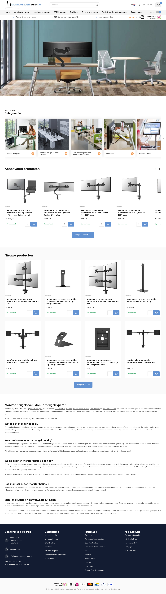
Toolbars (74, 12)
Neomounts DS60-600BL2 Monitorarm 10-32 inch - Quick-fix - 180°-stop (95, 212)
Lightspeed (90, 589)
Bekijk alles (81, 384)
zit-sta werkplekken (81, 409)
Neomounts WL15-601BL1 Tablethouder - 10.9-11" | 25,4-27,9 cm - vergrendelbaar (102, 362)
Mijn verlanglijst (131, 543)
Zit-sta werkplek (90, 12)
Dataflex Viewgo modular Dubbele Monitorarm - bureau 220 (21, 361)
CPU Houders (60, 12)
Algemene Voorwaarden (94, 539)
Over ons (88, 535)
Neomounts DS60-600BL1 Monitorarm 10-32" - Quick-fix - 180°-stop (132, 212)
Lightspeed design (101, 589)
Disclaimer (89, 566)
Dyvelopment (115, 589)
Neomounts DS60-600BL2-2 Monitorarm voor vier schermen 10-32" (103, 301)
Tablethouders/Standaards (114, 12)
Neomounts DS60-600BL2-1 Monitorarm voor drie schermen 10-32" (22, 301)
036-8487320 (15, 549)
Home (7, 12)
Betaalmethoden (91, 543)
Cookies (88, 562)
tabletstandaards (109, 409)
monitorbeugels (36, 409)
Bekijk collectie (81, 235)
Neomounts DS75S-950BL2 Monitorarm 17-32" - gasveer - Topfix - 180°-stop (57, 212)
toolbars (69, 409)
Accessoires (136, 12)
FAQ (86, 551)
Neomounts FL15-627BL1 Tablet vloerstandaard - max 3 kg (142, 300)
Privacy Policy (90, 558)
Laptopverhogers (42, 12)
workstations (95, 409)
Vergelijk (128, 547)
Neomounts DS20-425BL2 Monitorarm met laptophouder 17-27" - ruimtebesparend (20, 212)
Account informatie (132, 535)
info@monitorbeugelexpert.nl (21, 556)
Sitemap (88, 554)
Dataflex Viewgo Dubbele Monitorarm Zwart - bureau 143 (141, 361)
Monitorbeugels (21, 12)
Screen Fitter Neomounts (94, 570)
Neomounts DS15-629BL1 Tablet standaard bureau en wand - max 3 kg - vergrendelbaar (62, 362)
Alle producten (130, 551)
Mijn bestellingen (131, 539)
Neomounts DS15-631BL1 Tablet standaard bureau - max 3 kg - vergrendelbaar (62, 301)
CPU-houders (60, 409)
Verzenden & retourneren (95, 547)
